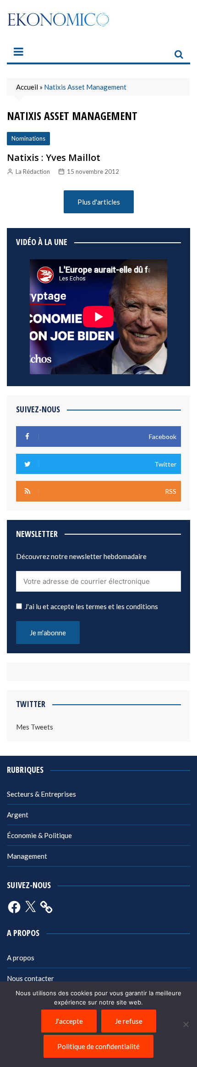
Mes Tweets (34, 727)
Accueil (27, 87)
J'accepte (69, 1021)
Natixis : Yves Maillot (53, 157)
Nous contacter (30, 978)
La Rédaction (33, 171)
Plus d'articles (98, 202)
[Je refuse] (185, 1024)
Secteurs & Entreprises (41, 794)
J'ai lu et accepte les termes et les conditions (91, 606)
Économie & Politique (39, 835)
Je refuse (128, 1021)
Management (27, 856)
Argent (17, 814)
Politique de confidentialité (98, 1046)
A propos (20, 957)
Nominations (28, 138)
